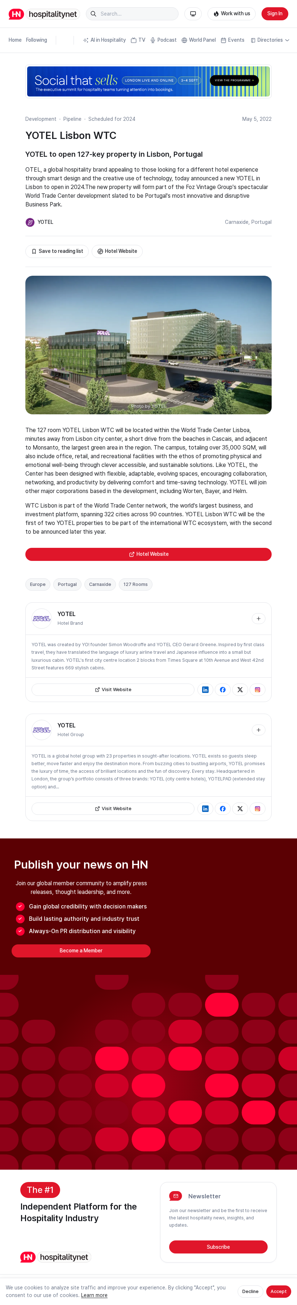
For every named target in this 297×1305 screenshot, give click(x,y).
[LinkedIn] (205, 690)
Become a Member (81, 950)
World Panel (202, 40)
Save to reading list (61, 251)
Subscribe (218, 1247)
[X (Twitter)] (240, 690)
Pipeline (72, 119)
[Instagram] (257, 690)
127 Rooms (136, 584)
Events (236, 40)
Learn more (94, 1295)
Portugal (261, 222)
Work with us (235, 13)
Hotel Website (121, 251)
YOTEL (45, 222)
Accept (279, 1291)
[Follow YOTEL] (258, 618)
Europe (38, 584)
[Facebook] (223, 690)
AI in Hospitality (108, 40)
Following (36, 40)
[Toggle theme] (193, 13)
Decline (250, 1291)
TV (141, 40)
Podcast (167, 40)
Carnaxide (236, 222)
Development (41, 119)
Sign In (275, 13)
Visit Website (116, 689)
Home (15, 40)
